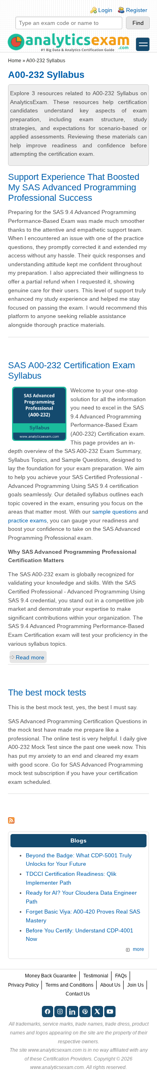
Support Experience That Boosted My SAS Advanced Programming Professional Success (73, 187)
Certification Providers (67, 1059)
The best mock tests (47, 692)
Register (136, 10)
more (138, 949)
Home (14, 60)
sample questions (114, 511)
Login (105, 10)
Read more (30, 657)
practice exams (27, 520)
